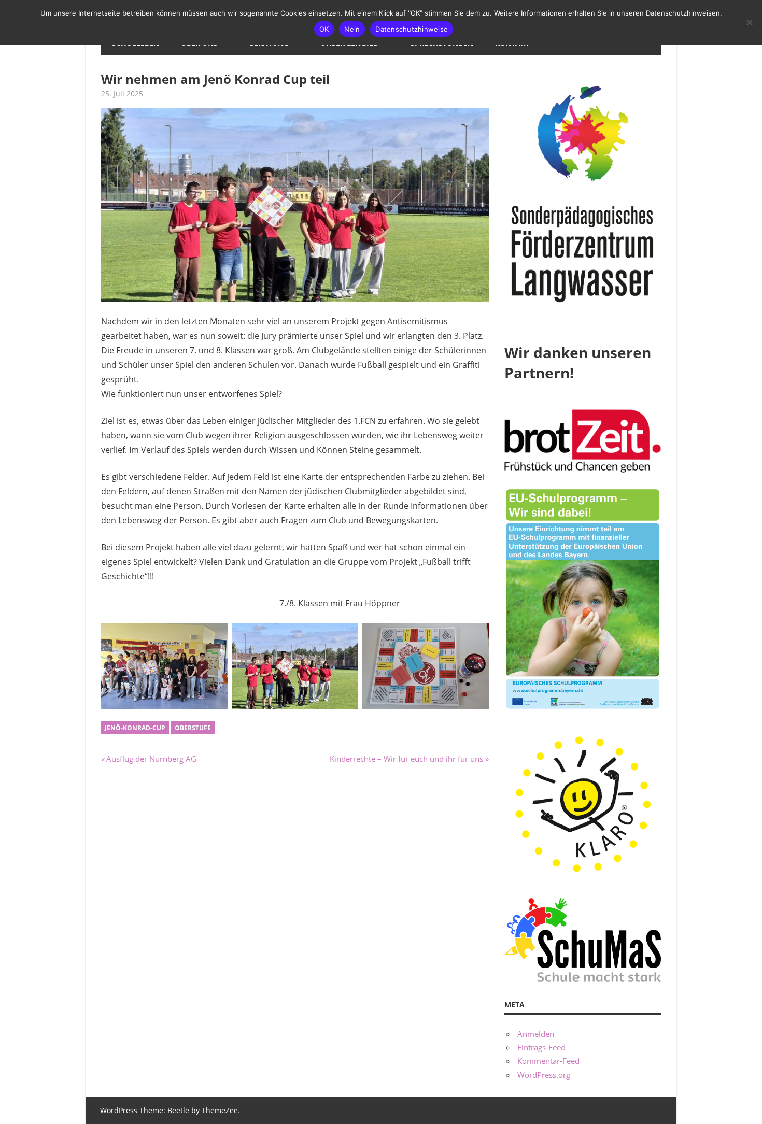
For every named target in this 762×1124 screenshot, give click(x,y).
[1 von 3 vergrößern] (214, 636)
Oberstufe (193, 727)
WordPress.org (543, 1075)
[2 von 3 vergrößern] (345, 636)
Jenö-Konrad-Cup (135, 727)
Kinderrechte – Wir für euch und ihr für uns (406, 758)
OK (324, 29)
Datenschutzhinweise (411, 29)
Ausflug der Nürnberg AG (151, 758)
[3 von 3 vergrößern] (475, 636)
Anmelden (535, 1034)
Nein (352, 29)
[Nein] (749, 22)
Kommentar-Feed (548, 1061)
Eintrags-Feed (541, 1047)
